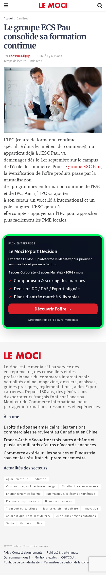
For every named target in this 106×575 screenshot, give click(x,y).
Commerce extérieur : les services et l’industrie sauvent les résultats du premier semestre (49, 455)
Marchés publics (31, 523)
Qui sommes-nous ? (17, 557)
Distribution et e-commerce (79, 486)
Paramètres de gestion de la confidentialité (72, 562)
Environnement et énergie (23, 493)
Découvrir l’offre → (53, 309)
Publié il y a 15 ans (49, 56)
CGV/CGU (67, 557)
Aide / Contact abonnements (23, 552)
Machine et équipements (22, 501)
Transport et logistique (21, 508)
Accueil (8, 18)
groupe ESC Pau (84, 166)
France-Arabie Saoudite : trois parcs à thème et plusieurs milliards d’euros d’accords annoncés (50, 442)
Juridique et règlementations (76, 516)
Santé (10, 523)
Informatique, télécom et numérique (70, 493)
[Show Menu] (6, 5)
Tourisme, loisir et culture (60, 508)
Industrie (40, 479)
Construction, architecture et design (31, 486)
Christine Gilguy (19, 56)
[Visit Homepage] (53, 5)
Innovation (91, 508)
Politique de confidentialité (21, 562)
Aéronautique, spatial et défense (28, 516)
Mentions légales (46, 557)
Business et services (58, 501)
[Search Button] (99, 5)
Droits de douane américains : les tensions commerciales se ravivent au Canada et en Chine (50, 429)
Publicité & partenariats (62, 552)
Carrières (22, 18)
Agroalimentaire (17, 479)
